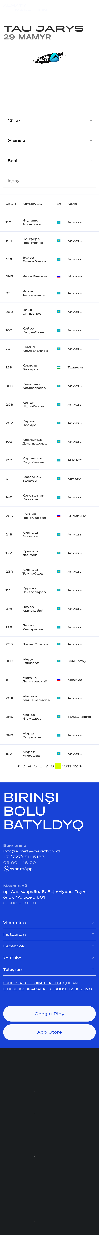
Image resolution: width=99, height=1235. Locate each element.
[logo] (25, 7)
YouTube (12, 958)
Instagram (14, 934)
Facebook (13, 946)
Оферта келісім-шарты (32, 983)
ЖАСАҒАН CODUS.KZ (49, 989)
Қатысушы (32, 204)
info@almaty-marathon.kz (31, 851)
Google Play (50, 1013)
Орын (10, 204)
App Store (49, 1032)
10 (64, 766)
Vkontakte (14, 922)
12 (75, 766)
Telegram (13, 969)
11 (69, 766)
